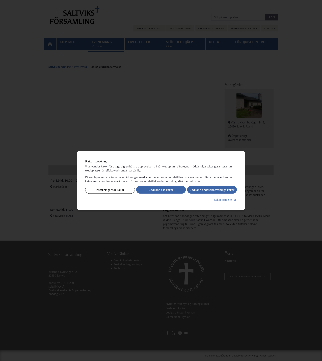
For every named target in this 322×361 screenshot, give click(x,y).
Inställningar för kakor (110, 190)
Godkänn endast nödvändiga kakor (212, 190)
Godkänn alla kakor (161, 190)
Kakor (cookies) (225, 200)
